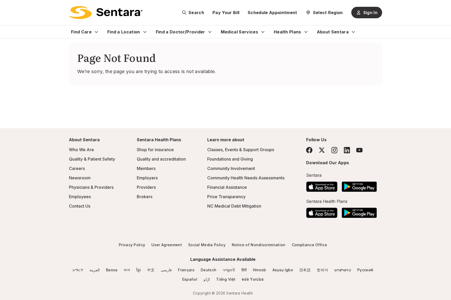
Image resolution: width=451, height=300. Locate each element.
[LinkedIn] (347, 150)
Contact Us (79, 206)
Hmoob (259, 270)
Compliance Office (309, 245)
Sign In (370, 12)
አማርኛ (78, 270)
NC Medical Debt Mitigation (234, 206)
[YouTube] (359, 150)
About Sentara (333, 31)
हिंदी (244, 270)
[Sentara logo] (106, 12)
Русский (365, 270)
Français (186, 270)
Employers (147, 177)
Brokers (144, 196)
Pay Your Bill (225, 12)
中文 (151, 270)
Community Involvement (231, 168)
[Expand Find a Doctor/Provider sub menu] (209, 32)
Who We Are (81, 149)
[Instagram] (334, 150)
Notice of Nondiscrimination (259, 245)
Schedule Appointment (272, 12)
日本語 (305, 270)
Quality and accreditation (161, 159)
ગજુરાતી (229, 270)
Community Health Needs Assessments (245, 177)
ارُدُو (207, 279)
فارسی (166, 270)
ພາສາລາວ (342, 270)
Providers (146, 187)
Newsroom (80, 177)
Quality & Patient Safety (92, 159)
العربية (95, 270)
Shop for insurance (155, 149)
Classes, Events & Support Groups (240, 149)
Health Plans (287, 31)
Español (189, 279)
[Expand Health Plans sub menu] (305, 32)
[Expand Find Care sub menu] (96, 32)
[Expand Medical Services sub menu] (262, 32)
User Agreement (166, 245)
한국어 (322, 270)
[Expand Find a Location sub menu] (144, 32)
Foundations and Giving (230, 159)
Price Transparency (226, 196)
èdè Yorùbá (253, 279)
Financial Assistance (227, 187)
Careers (77, 168)
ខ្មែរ (138, 270)
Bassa (112, 270)
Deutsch (208, 270)
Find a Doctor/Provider (180, 31)
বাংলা (127, 270)
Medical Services (239, 31)
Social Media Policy (206, 245)
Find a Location (123, 31)
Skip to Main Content (8, 7)
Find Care (81, 31)
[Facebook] (309, 150)
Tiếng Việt (225, 279)
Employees (80, 196)
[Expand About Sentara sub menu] (353, 32)
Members (146, 168)
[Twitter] (322, 150)
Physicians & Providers (91, 187)
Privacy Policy (132, 245)
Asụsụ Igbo (282, 270)
